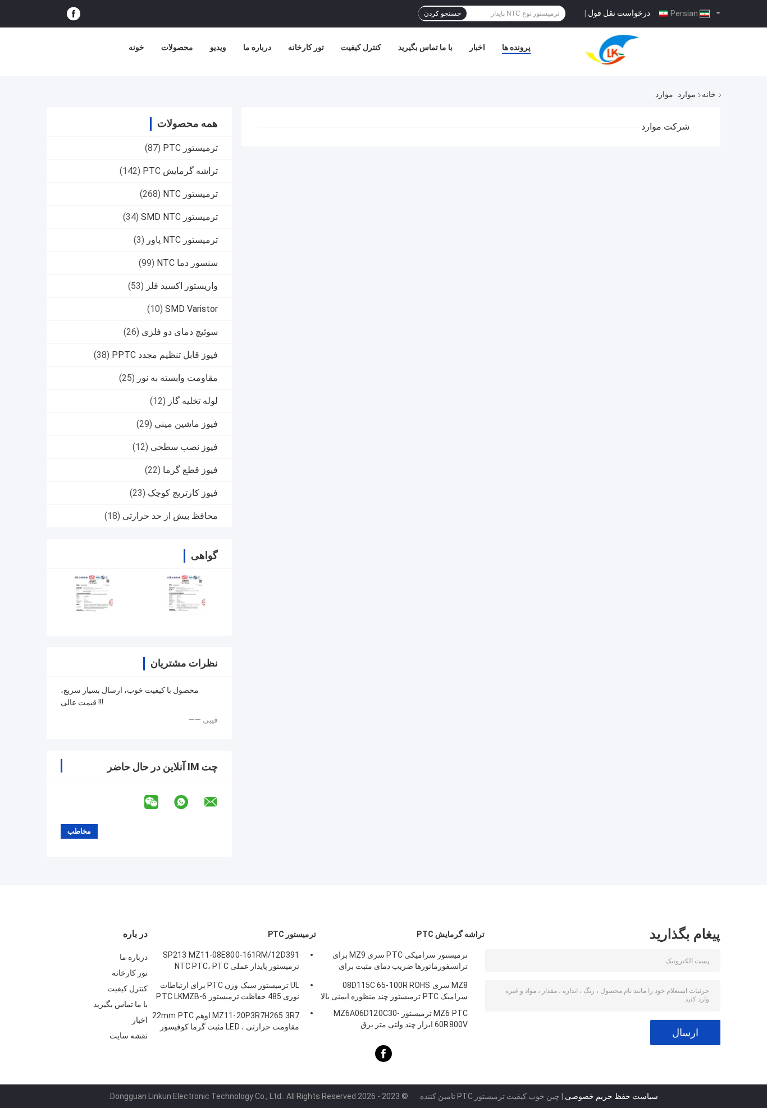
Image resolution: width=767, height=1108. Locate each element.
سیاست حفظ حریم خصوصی (611, 1096)
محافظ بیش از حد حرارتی (170, 516)
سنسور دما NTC (187, 263)
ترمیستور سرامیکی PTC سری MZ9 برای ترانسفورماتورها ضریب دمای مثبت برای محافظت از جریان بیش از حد (400, 962)
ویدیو (218, 47)
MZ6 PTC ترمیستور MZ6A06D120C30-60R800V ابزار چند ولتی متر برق (401, 1019)
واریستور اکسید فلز (182, 286)
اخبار (477, 47)
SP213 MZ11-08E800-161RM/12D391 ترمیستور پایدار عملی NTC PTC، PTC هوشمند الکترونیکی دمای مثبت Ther (231, 962)
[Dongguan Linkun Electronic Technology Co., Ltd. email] (218, 802)
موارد (687, 94)
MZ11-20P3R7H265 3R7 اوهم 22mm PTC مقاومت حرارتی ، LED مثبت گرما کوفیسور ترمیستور (225, 1023)
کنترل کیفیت (361, 47)
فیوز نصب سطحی (184, 447)
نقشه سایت (128, 1035)
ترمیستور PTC (190, 147)
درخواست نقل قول (619, 12)
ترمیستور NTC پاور (182, 240)
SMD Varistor (191, 309)
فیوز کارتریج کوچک (183, 493)
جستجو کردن (442, 13)
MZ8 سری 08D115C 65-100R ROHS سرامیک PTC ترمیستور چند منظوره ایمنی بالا (394, 991)
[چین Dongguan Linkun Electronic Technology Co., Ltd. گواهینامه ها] (93, 594)
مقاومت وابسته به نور (177, 378)
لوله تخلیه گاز (193, 401)
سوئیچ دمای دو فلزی (179, 332)
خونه (136, 47)
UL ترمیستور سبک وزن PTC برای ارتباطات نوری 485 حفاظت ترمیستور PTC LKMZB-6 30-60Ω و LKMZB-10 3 (227, 992)
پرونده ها (516, 47)
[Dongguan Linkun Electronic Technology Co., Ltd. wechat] (158, 802)
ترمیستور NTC (190, 194)
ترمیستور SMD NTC (179, 217)
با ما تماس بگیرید (425, 47)
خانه (709, 94)
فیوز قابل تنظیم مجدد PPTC (165, 355)
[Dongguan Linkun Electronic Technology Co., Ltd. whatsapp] (188, 802)
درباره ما (257, 47)
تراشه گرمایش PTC (180, 170)
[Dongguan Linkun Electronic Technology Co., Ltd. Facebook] (73, 14)
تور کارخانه (306, 47)
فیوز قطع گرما (190, 470)
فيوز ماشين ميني (186, 424)
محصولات (177, 47)
